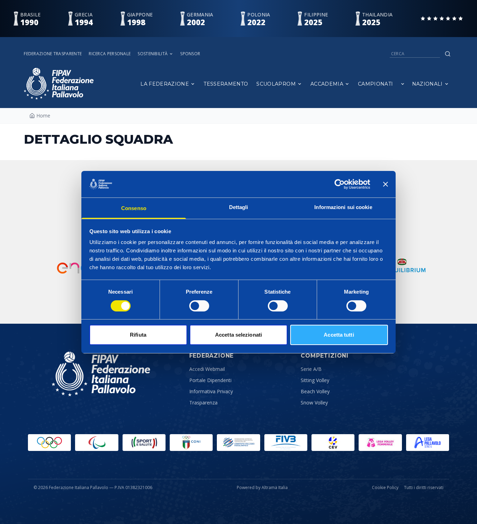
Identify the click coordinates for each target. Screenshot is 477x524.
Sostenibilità (153, 54)
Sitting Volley (315, 380)
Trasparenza (203, 402)
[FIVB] (285, 442)
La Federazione (164, 84)
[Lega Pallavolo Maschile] (427, 442)
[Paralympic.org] (96, 442)
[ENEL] (77, 266)
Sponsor (190, 54)
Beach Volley (315, 391)
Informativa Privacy (211, 391)
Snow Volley (314, 402)
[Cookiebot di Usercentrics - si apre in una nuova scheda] (339, 184)
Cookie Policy (385, 487)
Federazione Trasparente (53, 54)
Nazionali (427, 84)
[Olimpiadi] (49, 442)
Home (43, 115)
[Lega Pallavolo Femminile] (380, 442)
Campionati (375, 84)
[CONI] (191, 442)
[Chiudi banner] (385, 184)
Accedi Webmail (207, 369)
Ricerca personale (110, 54)
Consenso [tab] (133, 208)
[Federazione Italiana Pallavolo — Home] (59, 84)
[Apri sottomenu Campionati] (402, 84)
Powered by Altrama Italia (262, 487)
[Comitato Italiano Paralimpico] (238, 442)
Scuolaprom (276, 84)
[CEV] (332, 442)
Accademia (326, 84)
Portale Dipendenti (210, 380)
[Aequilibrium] (401, 266)
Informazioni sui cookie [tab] (343, 207)
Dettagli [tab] (238, 207)
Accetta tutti (339, 335)
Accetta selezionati (238, 335)
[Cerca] (447, 53)
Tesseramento (226, 84)
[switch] (199, 305)
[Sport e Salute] (144, 442)
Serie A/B (311, 369)
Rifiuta (138, 335)
